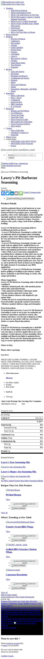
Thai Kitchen (16, 65)
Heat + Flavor (16, 98)
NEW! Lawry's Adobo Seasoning (24, 21)
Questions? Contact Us (19, 133)
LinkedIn (12, 628)
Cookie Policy (18, 621)
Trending (9, 8)
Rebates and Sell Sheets (20, 111)
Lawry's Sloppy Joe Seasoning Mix (18, 471)
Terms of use (38, 619)
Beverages (15, 74)
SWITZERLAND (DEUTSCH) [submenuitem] (23, 141)
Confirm (4, 656)
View (8, 499)
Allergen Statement (31, 621)
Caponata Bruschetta (16, 574)
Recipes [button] (23, 614)
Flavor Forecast (12, 34)
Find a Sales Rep (17, 130)
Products (9, 37)
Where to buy (11, 137)
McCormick (15, 43)
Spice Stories (16, 126)
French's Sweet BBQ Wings (19, 526)
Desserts (14, 80)
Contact (9, 128)
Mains (13, 82)
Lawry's (14, 56)
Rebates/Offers (7, 619)
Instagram (5, 628)
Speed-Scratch (16, 102)
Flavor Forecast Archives (20, 124)
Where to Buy (22, 623)
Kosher (17, 481)
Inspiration (10, 93)
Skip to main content (9, 595)
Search (10, 155)
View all (4, 513)
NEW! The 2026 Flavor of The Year (25, 15)
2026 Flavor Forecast (19, 10)
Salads (13, 87)
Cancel (10, 656)
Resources (10, 109)
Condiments (15, 100)
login (5, 645)
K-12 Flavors (16, 106)
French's (14, 52)
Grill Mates (15, 54)
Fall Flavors (15, 28)
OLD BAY (32, 608)
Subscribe (14, 135)
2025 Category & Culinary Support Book (24, 610)
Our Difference (16, 113)
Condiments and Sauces (20, 78)
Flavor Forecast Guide (19, 119)
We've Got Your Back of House (23, 32)
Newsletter (32, 623)
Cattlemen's (15, 41)
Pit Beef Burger (13, 494)
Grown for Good (17, 115)
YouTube (4, 625)
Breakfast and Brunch (19, 76)
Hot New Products (18, 39)
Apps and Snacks (17, 72)
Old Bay (14, 61)
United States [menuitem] (11, 139)
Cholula (14, 45)
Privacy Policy (7, 621)
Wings (13, 91)
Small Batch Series (18, 63)
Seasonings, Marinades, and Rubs (24, 89)
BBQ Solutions (17, 104)
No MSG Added (7, 481)
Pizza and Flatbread (18, 85)
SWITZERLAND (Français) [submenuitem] (22, 143)
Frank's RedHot (17, 48)
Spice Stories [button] (18, 612)
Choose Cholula (17, 30)
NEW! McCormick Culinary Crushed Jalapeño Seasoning (25, 18)
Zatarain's (14, 67)
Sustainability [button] (14, 614)
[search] (24, 155)
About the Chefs (17, 117)
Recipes (9, 69)
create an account (13, 643)
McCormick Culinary (19, 58)
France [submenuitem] (13, 146)
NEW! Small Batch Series (21, 13)
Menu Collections (17, 96)
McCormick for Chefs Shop (21, 122)
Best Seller (24, 481)
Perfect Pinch (16, 50)
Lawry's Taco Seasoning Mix (15, 462)
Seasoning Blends (36, 481)
